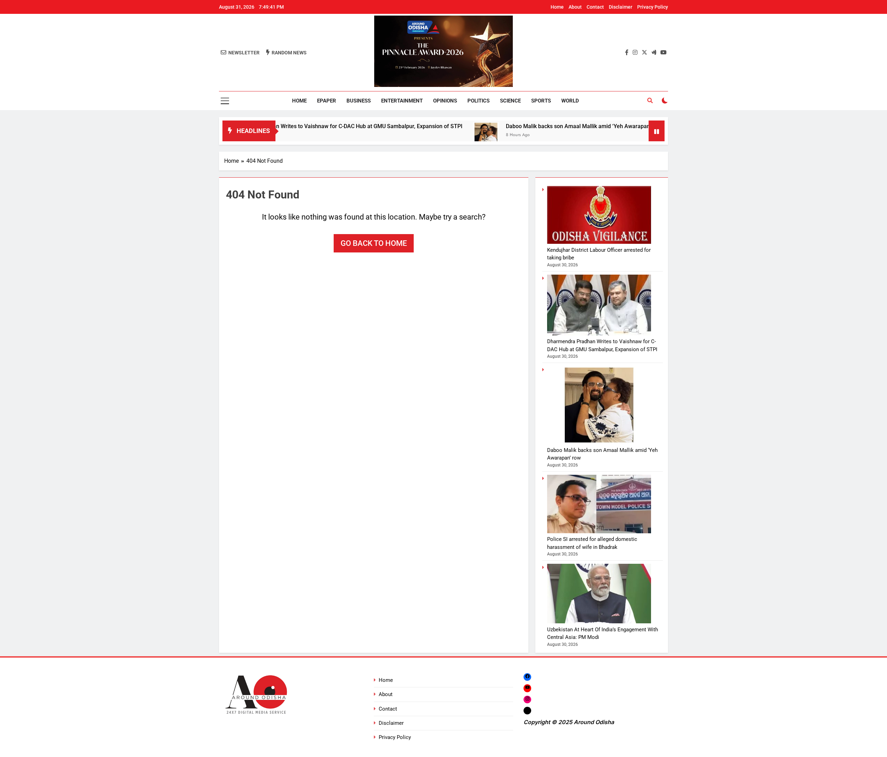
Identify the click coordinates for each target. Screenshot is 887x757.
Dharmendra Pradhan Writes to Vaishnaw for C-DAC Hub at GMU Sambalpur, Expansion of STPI (312, 126)
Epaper (326, 101)
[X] (527, 710)
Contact (595, 7)
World (570, 101)
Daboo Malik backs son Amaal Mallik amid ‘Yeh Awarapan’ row (552, 126)
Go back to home (374, 243)
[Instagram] (527, 699)
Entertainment (402, 101)
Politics (478, 101)
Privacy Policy (652, 7)
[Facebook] (527, 677)
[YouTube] (527, 688)
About (575, 7)
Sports (541, 101)
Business (358, 101)
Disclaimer (620, 7)
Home (557, 7)
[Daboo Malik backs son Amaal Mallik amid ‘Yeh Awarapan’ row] (454, 135)
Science (510, 101)
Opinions (445, 101)
